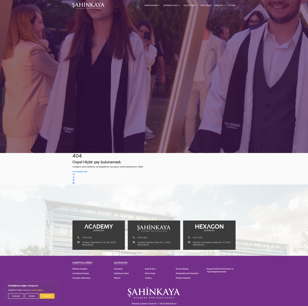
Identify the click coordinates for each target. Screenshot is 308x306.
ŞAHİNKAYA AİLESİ (171, 5)
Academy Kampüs (80, 273)
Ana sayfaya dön (79, 171)
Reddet (32, 296)
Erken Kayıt (150, 273)
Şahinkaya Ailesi (121, 273)
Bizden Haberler (183, 278)
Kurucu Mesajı (182, 269)
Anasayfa (118, 269)
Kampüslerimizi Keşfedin (187, 273)
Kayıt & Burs (150, 269)
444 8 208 (87, 237)
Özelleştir (16, 296)
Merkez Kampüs (79, 269)
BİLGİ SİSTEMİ (189, 5)
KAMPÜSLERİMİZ (151, 5)
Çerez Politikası (37, 290)
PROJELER (219, 5)
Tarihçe (148, 278)
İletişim (117, 278)
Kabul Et (47, 296)
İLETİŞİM (232, 5)
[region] (31, 291)
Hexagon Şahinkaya (81, 278)
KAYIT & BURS (206, 5)
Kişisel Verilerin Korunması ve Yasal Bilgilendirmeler (220, 270)
